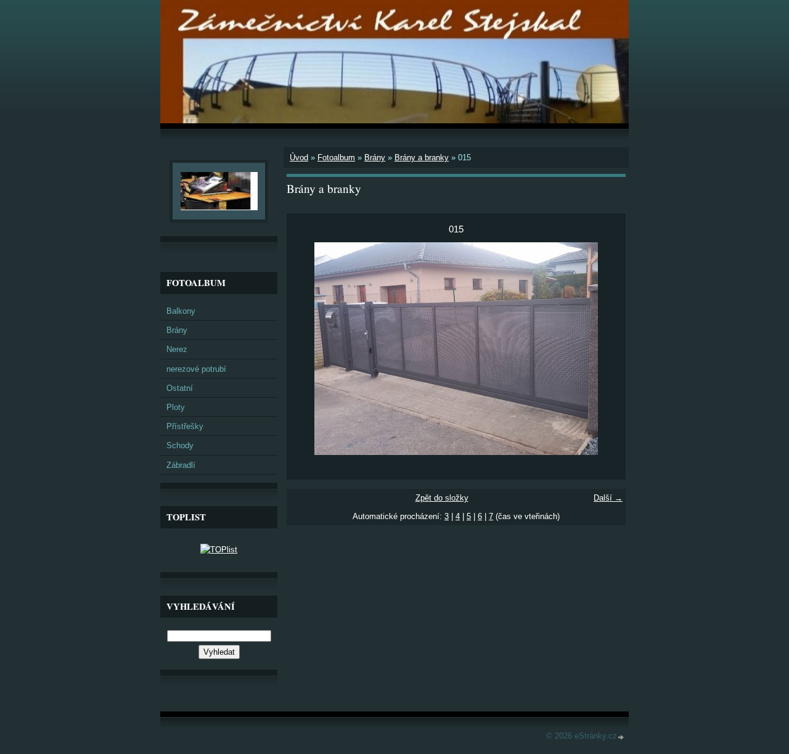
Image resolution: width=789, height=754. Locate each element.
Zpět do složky (441, 497)
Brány (374, 157)
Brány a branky (421, 157)
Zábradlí (180, 465)
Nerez (176, 349)
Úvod (299, 157)
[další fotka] (605, 348)
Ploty (175, 407)
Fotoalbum (336, 157)
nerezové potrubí (196, 369)
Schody (180, 445)
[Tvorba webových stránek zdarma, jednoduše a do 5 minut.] (621, 737)
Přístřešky (184, 426)
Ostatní (179, 388)
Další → (608, 497)
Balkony (180, 311)
